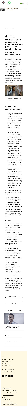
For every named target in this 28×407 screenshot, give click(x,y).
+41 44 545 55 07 (10, 369)
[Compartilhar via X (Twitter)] (9, 303)
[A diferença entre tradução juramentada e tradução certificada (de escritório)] (14, 318)
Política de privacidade (7, 402)
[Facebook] (11, 376)
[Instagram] (3, 376)
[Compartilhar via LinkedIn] (12, 303)
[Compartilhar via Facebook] (6, 303)
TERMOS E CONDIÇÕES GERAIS (9, 404)
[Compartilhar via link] (15, 303)
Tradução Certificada (6, 388)
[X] (8, 376)
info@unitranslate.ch (9, 371)
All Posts (6, 28)
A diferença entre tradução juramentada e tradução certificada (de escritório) (12, 327)
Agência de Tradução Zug (8, 395)
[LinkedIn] (6, 376)
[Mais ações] (22, 36)
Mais (12, 28)
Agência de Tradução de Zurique (9, 390)
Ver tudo (21, 310)
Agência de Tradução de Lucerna (9, 392)
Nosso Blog (4, 397)
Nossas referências (6, 399)
